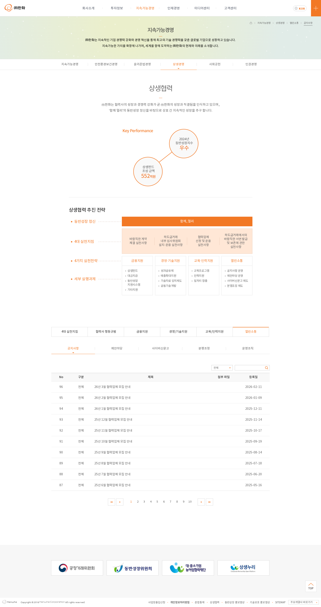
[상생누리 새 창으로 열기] (243, 562)
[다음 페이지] (201, 502)
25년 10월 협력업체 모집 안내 (113, 441)
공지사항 (308, 23)
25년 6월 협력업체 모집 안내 (112, 485)
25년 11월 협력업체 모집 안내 (113, 430)
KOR (302, 8)
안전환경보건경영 (106, 64)
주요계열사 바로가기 (301, 602)
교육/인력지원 (214, 332)
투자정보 (117, 8)
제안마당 (117, 348)
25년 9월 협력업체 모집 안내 (112, 452)
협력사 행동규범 (106, 332)
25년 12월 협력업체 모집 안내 (113, 420)
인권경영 (251, 64)
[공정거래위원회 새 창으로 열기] (77, 562)
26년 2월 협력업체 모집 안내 (112, 398)
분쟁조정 (204, 348)
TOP (311, 588)
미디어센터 (202, 8)
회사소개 (88, 8)
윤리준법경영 (142, 64)
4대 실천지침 (69, 332)
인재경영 (173, 8)
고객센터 (230, 8)
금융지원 (142, 332)
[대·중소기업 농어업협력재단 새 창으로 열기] (188, 562)
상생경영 (280, 23)
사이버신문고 (160, 348)
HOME (251, 23)
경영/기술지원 (178, 332)
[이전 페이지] (119, 502)
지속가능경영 (145, 8)
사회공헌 (215, 64)
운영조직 (248, 348)
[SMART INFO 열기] (316, 8)
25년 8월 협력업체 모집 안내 (112, 463)
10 (190, 501)
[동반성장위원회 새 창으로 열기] (132, 562)
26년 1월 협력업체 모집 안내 (112, 409)
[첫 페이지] (111, 502)
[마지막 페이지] (209, 502)
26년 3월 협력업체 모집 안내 (112, 387)
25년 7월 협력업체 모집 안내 (112, 474)
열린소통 (294, 23)
